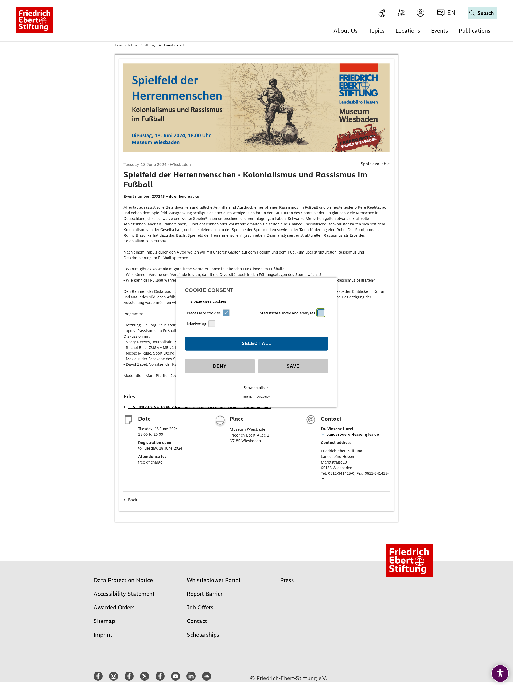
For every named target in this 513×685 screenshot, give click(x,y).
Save (293, 366)
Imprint (247, 396)
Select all (256, 343)
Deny (220, 366)
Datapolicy (263, 396)
